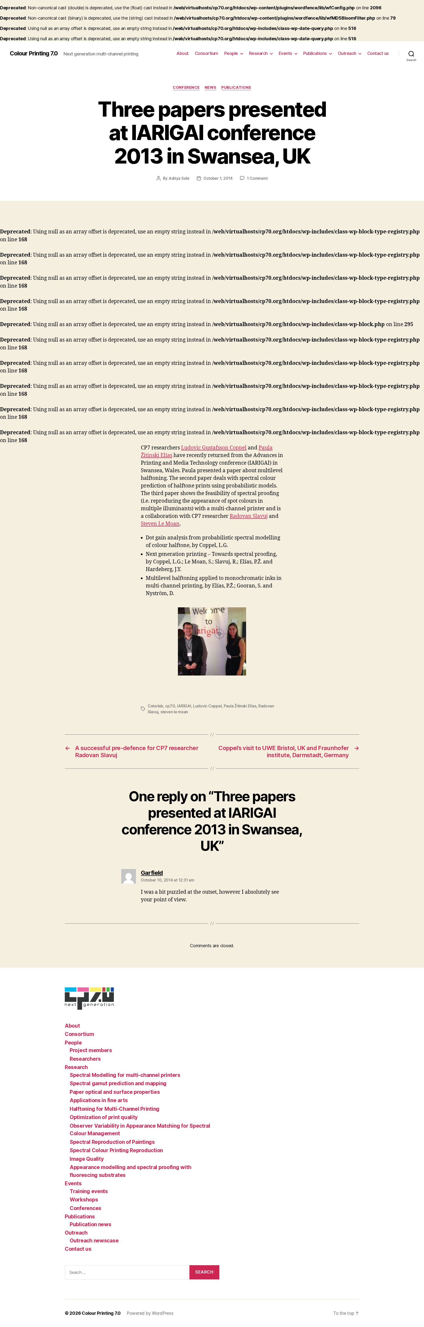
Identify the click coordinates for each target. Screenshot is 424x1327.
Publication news (90, 1224)
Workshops (84, 1200)
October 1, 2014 (218, 178)
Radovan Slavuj (249, 516)
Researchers (85, 1059)
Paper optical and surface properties (115, 1092)
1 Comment (257, 178)
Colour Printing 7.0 (34, 53)
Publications (315, 53)
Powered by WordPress (150, 1313)
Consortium (206, 53)
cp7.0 (170, 705)
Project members (91, 1050)
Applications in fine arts (99, 1100)
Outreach (347, 53)
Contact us (378, 53)
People (231, 53)
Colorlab (155, 705)
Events (285, 53)
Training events (89, 1191)
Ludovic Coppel (207, 705)
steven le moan (174, 711)
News (210, 87)
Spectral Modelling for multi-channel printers (125, 1075)
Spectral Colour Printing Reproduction (116, 1150)
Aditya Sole (179, 178)
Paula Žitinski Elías (240, 705)
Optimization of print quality (104, 1117)
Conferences (85, 1208)
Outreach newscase (94, 1241)
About (182, 53)
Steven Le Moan (160, 524)
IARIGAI (184, 705)
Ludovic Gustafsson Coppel (214, 448)
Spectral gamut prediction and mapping (118, 1083)
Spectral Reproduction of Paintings (112, 1142)
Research (258, 53)
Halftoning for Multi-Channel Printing (114, 1109)
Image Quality (87, 1159)
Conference (186, 87)
